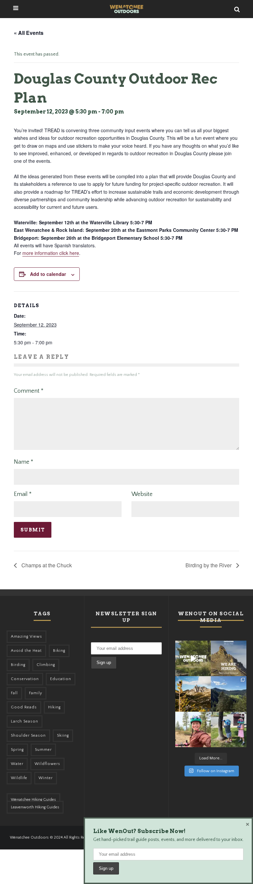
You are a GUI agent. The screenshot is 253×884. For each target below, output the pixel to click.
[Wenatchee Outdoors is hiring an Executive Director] (228, 658)
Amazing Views (26, 636)
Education (60, 679)
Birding (18, 665)
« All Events (28, 33)
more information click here (50, 253)
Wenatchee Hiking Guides (33, 800)
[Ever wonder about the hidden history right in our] (228, 694)
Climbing (46, 665)
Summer (43, 750)
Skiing (63, 735)
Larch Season (24, 721)
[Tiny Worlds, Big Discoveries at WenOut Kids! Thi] (228, 729)
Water (17, 764)
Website (142, 494)
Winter (46, 778)
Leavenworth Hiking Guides (35, 807)
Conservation (25, 679)
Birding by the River (209, 565)
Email (23, 494)
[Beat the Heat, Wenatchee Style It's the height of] (193, 658)
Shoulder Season (28, 735)
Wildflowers (47, 764)
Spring (17, 750)
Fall (14, 693)
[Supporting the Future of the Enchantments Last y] (193, 694)
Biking (59, 651)
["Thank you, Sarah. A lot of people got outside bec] (193, 729)
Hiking (54, 707)
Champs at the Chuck (46, 565)
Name (23, 462)
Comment (28, 391)
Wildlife (19, 778)
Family (35, 693)
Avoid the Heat (26, 651)
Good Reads (24, 707)
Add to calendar (48, 274)
